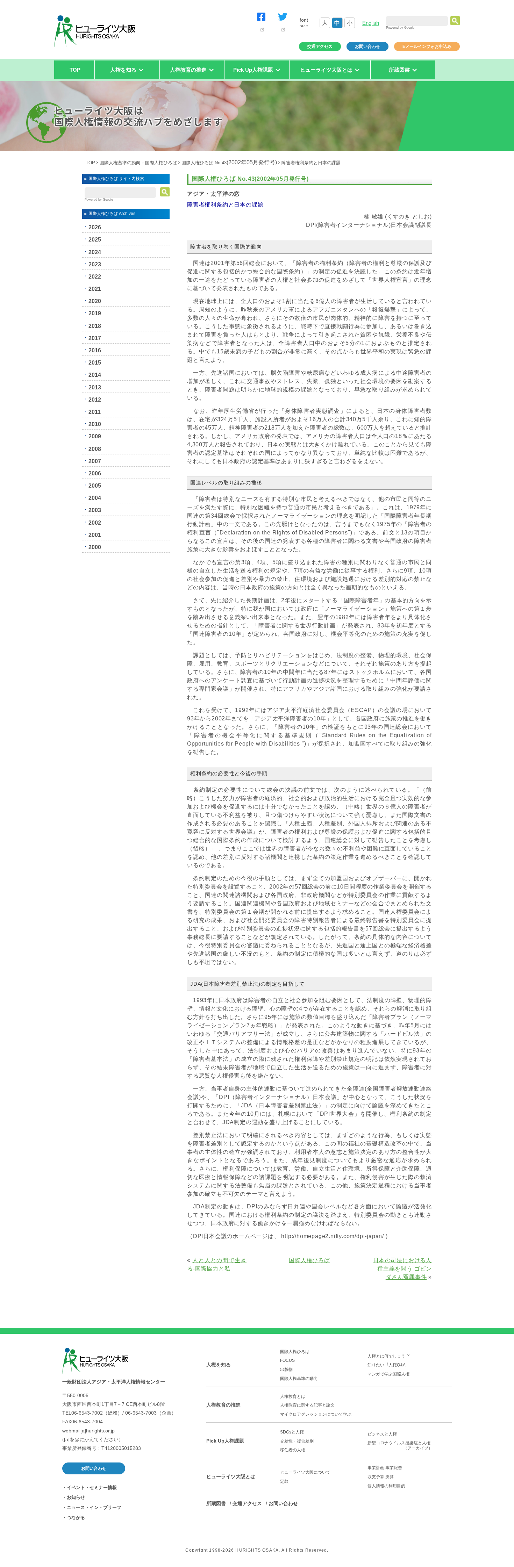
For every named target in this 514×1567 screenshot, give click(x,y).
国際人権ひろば (161, 162)
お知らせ (76, 1497)
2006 (94, 473)
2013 (94, 387)
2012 (94, 400)
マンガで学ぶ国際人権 (388, 1374)
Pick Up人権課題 (225, 1441)
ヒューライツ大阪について (305, 1472)
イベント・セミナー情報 (92, 1487)
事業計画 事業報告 (384, 1467)
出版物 (286, 1369)
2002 (94, 523)
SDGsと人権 (292, 1432)
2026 (94, 227)
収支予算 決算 (380, 1476)
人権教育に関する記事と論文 (307, 1405)
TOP (75, 70)
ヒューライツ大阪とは (230, 1476)
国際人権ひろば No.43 (229, 162)
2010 (94, 424)
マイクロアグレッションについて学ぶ (315, 1414)
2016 (94, 350)
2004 (94, 498)
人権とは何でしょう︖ (388, 1356)
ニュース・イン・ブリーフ (94, 1507)
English (370, 23)
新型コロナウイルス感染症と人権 (401, 1445)
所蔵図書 (216, 1503)
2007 (94, 461)
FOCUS (287, 1360)
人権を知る (218, 1364)
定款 (284, 1481)
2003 (94, 510)
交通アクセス (320, 46)
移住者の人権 (292, 1449)
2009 (94, 436)
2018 (94, 326)
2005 (94, 486)
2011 (94, 412)
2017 (94, 338)
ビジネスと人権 (382, 1434)
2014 (94, 375)
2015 (94, 363)
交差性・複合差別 (297, 1441)
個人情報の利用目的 (386, 1485)
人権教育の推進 (223, 1405)
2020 (94, 301)
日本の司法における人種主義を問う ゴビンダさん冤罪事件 (402, 1268)
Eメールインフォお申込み (426, 46)
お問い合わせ (367, 46)
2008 (94, 449)
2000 (94, 547)
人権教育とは (292, 1396)
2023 (94, 264)
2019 (94, 313)
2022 (94, 277)
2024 (94, 252)
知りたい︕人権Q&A (386, 1365)
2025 (94, 240)
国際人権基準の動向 (120, 162)
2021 (94, 289)
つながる (76, 1517)
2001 (94, 535)
